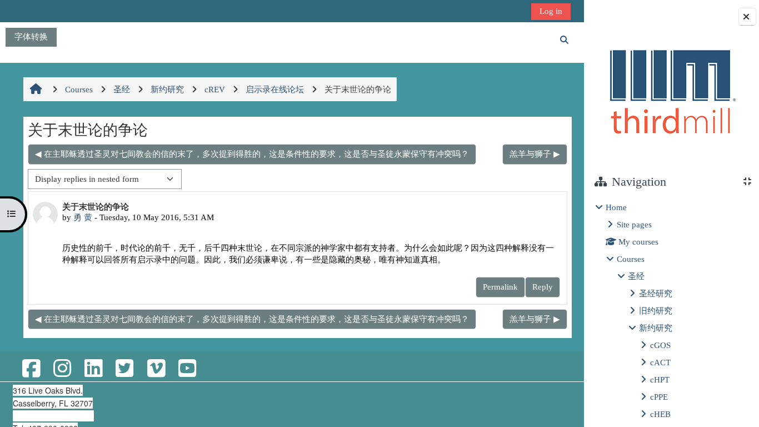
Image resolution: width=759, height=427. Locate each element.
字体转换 (31, 36)
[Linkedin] (93, 369)
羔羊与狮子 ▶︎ (535, 153)
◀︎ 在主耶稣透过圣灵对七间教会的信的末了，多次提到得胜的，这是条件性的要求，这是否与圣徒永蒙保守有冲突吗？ (252, 153)
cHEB (660, 414)
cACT (660, 362)
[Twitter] (124, 369)
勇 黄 (82, 217)
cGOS (660, 345)
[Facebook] (31, 369)
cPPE (659, 396)
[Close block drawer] (747, 17)
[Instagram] (62, 369)
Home (616, 207)
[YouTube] (187, 369)
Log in (551, 11)
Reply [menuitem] (542, 286)
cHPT (660, 379)
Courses (631, 259)
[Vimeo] (156, 369)
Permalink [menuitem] (500, 286)
